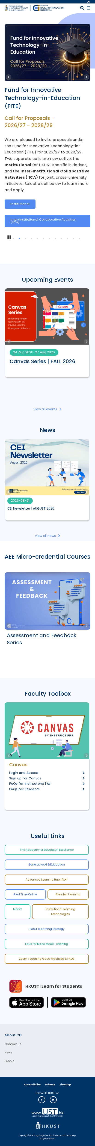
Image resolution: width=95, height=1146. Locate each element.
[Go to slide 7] (50, 239)
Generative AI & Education (46, 864)
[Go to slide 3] (26, 239)
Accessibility (32, 1084)
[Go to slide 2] (20, 239)
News (8, 1052)
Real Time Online (25, 894)
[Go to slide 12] (80, 239)
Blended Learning (68, 894)
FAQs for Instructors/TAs (30, 783)
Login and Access (24, 772)
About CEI (13, 1035)
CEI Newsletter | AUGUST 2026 (30, 508)
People (9, 1061)
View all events (45, 409)
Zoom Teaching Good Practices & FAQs (46, 959)
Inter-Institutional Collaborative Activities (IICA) (43, 221)
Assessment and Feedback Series (41, 639)
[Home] (49, 8)
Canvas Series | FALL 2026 (42, 361)
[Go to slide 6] (44, 239)
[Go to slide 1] (14, 239)
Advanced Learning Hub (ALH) (47, 879)
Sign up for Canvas (25, 778)
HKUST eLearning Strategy (47, 929)
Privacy (50, 1084)
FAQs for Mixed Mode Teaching (46, 944)
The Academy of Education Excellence (47, 850)
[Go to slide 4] (32, 239)
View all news (45, 535)
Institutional (20, 204)
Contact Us (13, 1044)
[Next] (86, 77)
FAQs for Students (24, 789)
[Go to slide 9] (62, 239)
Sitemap (65, 1084)
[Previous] (8, 77)
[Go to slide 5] (38, 239)
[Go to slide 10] (68, 239)
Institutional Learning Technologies (60, 911)
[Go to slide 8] (56, 239)
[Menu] (88, 8)
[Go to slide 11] (74, 239)
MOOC (17, 909)
